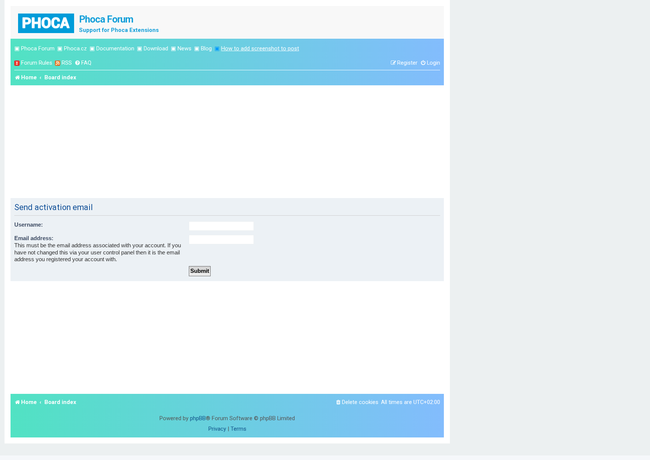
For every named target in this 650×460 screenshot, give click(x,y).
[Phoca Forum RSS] (57, 63)
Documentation (115, 48)
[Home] (46, 22)
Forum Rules (36, 62)
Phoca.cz (75, 48)
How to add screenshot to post (260, 48)
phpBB (198, 418)
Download (156, 48)
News (184, 48)
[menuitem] (82, 63)
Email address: (33, 238)
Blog (206, 48)
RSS (67, 62)
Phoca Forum (38, 48)
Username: (28, 225)
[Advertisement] (227, 141)
